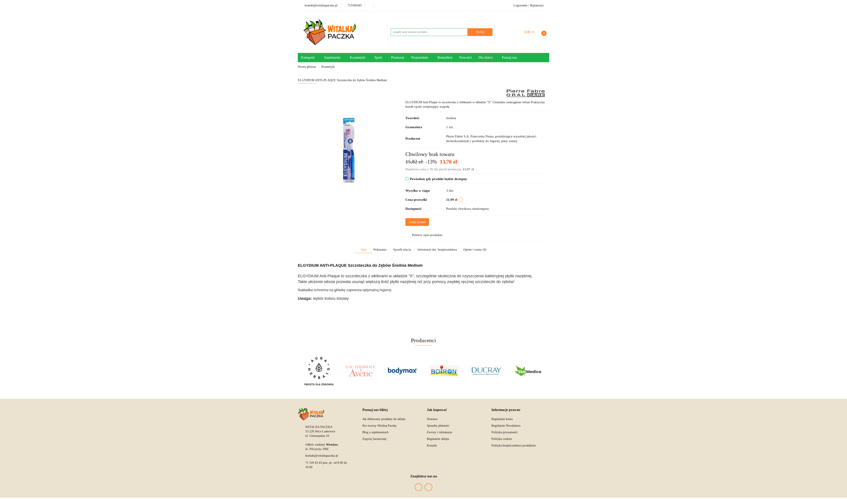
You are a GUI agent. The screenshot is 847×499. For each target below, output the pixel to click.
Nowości (465, 57)
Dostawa (432, 419)
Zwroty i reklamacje (439, 432)
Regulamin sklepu (438, 439)
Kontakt (432, 445)
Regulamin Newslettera (505, 425)
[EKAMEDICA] (528, 371)
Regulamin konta (502, 419)
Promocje (397, 57)
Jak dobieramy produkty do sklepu (383, 419)
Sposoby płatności (438, 425)
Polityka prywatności (504, 432)
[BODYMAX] (403, 371)
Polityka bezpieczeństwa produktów (513, 445)
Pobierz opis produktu (427, 235)
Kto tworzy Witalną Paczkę (379, 425)
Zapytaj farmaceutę (374, 439)
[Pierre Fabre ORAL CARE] (525, 93)
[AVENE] (361, 371)
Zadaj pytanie (417, 222)
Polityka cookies (501, 439)
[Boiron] (444, 371)
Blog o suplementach (375, 432)
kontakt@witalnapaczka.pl (321, 455)
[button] (375, 410)
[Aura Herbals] (319, 371)
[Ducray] (486, 371)
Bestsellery (445, 57)
